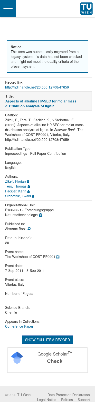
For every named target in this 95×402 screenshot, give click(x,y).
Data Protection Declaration (69, 394)
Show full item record (47, 339)
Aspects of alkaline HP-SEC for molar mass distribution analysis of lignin (40, 103)
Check (55, 361)
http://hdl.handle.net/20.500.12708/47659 (37, 87)
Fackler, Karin (15, 191)
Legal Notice (46, 399)
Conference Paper (19, 326)
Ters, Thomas (16, 186)
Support (84, 399)
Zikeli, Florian (15, 181)
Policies (67, 399)
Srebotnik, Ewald (18, 195)
